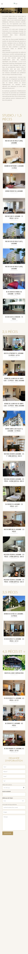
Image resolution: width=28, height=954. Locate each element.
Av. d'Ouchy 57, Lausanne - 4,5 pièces (14, 724)
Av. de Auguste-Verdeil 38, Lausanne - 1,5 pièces (14, 293)
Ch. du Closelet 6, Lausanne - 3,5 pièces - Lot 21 (14, 640)
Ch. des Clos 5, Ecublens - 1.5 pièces (14, 318)
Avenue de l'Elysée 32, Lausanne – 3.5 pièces (14, 615)
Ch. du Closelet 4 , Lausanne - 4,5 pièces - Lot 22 (14, 699)
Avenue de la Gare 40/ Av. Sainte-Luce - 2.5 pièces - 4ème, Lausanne (14, 404)
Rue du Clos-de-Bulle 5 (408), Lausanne (14, 142)
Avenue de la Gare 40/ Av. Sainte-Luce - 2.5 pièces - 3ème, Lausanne (14, 379)
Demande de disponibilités (9, 804)
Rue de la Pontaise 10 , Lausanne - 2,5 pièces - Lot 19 (14, 354)
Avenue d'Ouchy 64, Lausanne (14, 191)
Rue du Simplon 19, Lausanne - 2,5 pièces (14, 530)
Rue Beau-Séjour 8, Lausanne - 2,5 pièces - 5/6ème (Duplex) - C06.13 (14, 581)
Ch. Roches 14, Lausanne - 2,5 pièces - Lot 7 (14, 505)
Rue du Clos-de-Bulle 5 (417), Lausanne (14, 242)
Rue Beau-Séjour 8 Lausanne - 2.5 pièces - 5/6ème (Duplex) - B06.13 (14, 480)
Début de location (7, 784)
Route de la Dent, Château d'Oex (14, 673)
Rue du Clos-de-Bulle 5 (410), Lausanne (14, 267)
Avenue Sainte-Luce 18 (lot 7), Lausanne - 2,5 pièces (14, 430)
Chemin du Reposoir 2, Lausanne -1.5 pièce (14, 167)
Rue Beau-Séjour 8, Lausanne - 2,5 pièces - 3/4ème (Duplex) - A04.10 (14, 555)
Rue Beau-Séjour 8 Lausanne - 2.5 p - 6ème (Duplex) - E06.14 (14, 455)
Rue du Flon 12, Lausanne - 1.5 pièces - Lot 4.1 (14, 217)
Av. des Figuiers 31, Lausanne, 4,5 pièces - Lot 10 (14, 749)
